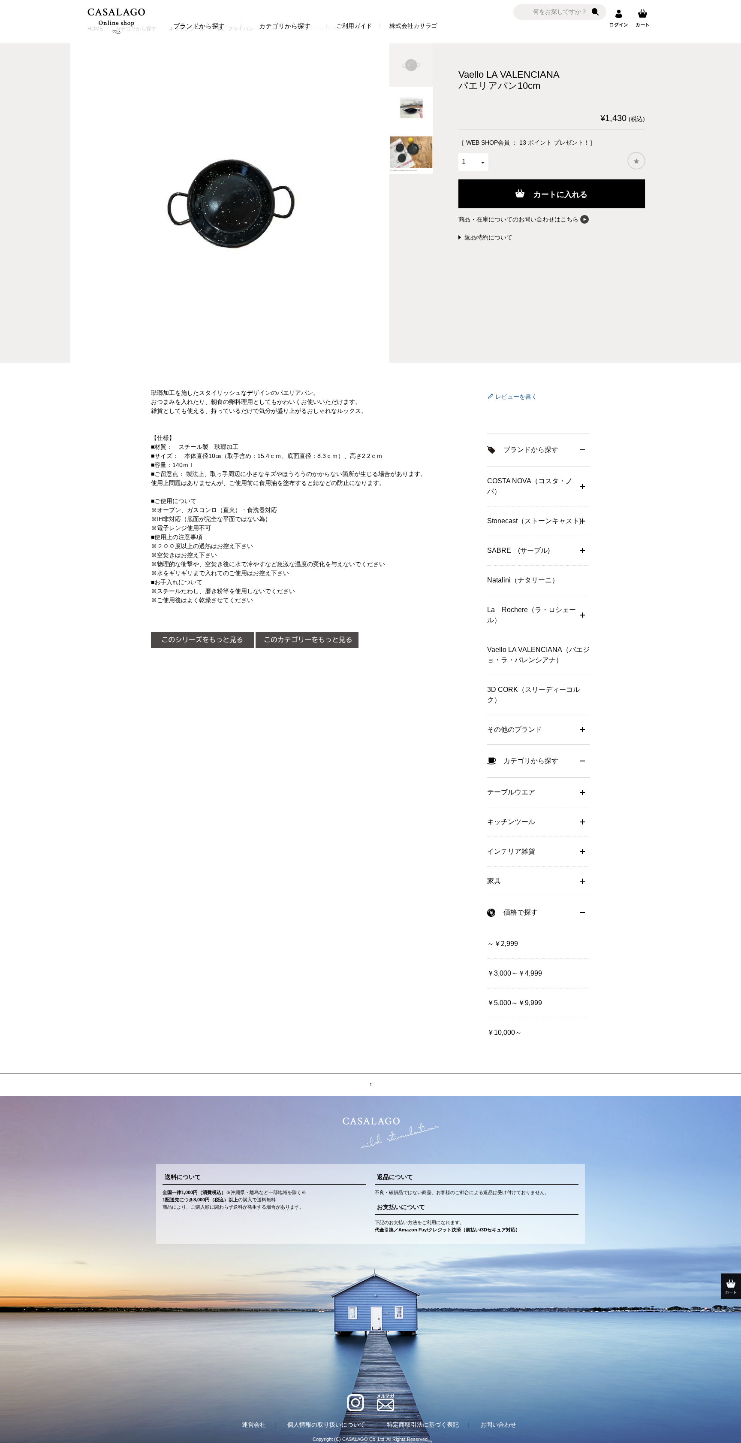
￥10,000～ (504, 1032)
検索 (595, 12)
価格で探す (520, 912)
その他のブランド (514, 729)
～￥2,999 (502, 943)
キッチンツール (511, 821)
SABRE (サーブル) (518, 550)
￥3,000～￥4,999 (514, 973)
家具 (494, 881)
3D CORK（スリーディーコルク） (533, 694)
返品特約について (488, 237)
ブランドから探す (199, 26)
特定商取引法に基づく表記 (423, 1424)
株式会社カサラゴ (413, 25)
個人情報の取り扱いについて (326, 1424)
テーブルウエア (511, 792)
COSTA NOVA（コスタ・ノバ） (529, 486)
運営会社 (254, 1424)
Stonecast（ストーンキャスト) (534, 520)
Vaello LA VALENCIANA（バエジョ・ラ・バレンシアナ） (538, 655)
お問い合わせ (498, 1424)
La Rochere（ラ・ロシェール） (531, 615)
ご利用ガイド (354, 25)
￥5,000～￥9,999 (514, 1002)
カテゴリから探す (284, 26)
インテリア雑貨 (511, 851)
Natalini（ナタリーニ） (523, 580)
